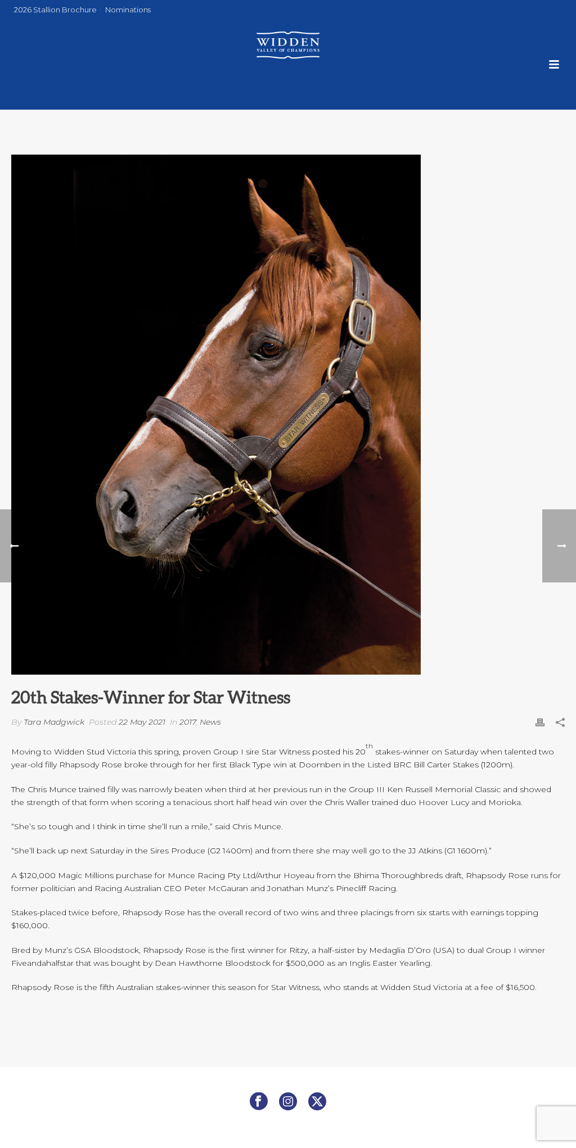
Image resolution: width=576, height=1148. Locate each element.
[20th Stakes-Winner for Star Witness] (288, 415)
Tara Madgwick (54, 722)
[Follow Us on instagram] (288, 1101)
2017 (187, 722)
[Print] (540, 722)
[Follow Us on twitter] (317, 1101)
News (210, 722)
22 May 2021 (142, 722)
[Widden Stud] (288, 45)
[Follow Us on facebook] (259, 1101)
